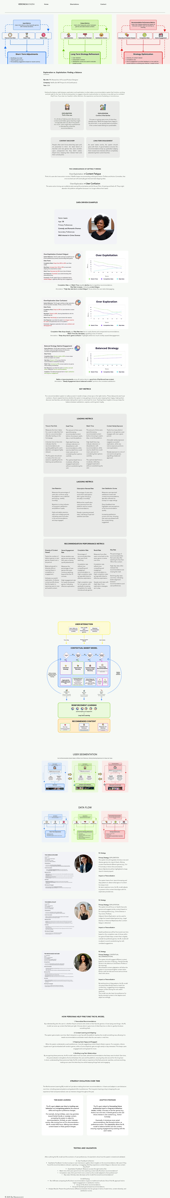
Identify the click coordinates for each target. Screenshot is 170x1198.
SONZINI (26, 4)
